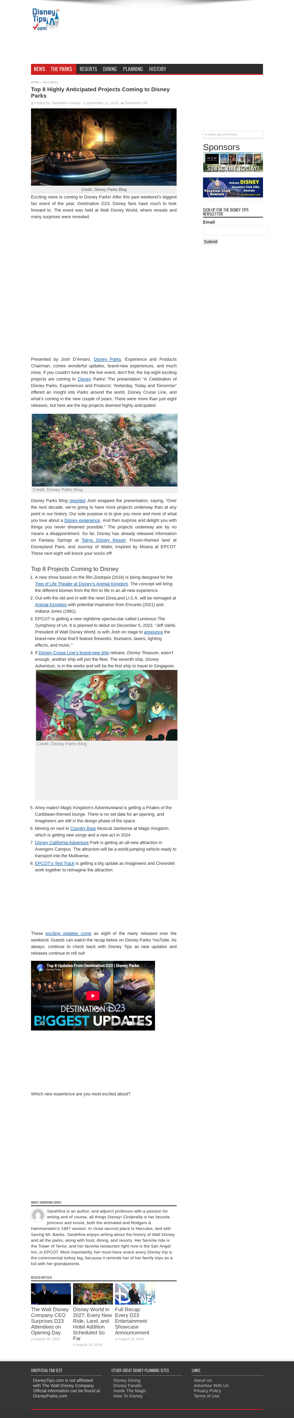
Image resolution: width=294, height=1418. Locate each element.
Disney (84, 379)
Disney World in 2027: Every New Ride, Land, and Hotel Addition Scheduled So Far (92, 1324)
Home (35, 82)
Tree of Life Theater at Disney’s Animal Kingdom (81, 583)
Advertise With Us (211, 1385)
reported (77, 500)
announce (153, 631)
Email (209, 222)
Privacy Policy (207, 1390)
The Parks (61, 69)
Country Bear (83, 828)
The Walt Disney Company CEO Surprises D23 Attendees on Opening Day (50, 1321)
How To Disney (128, 1395)
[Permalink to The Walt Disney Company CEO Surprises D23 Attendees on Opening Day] (51, 1303)
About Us (203, 1380)
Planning (133, 69)
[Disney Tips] (46, 32)
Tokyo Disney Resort (103, 540)
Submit (210, 241)
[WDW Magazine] (233, 170)
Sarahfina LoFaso (66, 103)
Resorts (88, 69)
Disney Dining (126, 1380)
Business (50, 82)
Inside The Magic (129, 1390)
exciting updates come (68, 933)
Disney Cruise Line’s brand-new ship (74, 652)
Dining (110, 69)
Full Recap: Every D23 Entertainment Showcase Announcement (132, 1321)
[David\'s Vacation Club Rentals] (233, 195)
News (39, 69)
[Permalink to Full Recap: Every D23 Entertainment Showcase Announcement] (135, 1303)
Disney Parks (107, 359)
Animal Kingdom (51, 604)
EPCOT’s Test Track (54, 863)
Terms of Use (206, 1395)
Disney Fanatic (127, 1385)
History (157, 69)
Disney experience (82, 520)
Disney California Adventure (62, 842)
